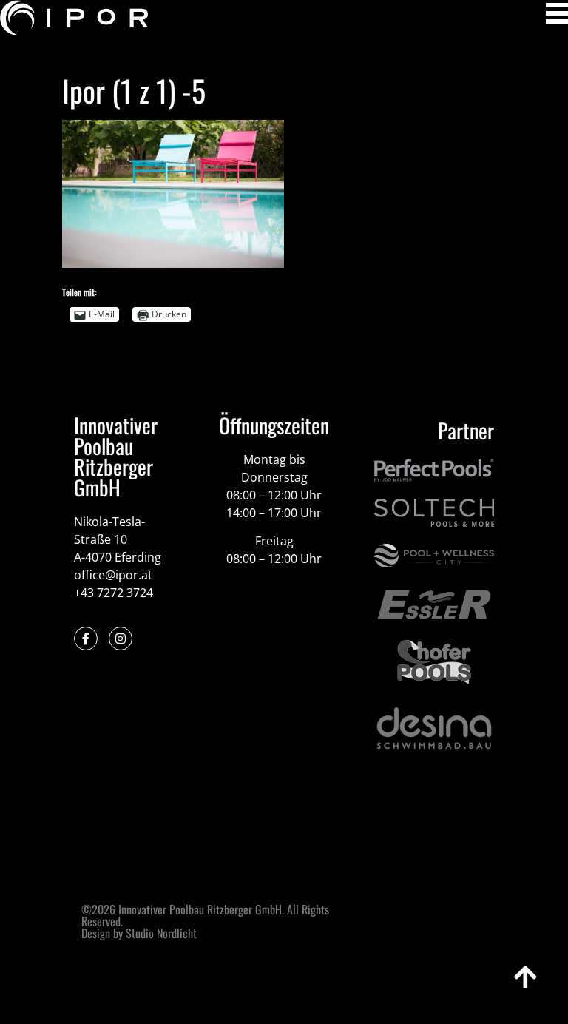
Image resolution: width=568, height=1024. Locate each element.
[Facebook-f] (86, 638)
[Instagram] (120, 638)
